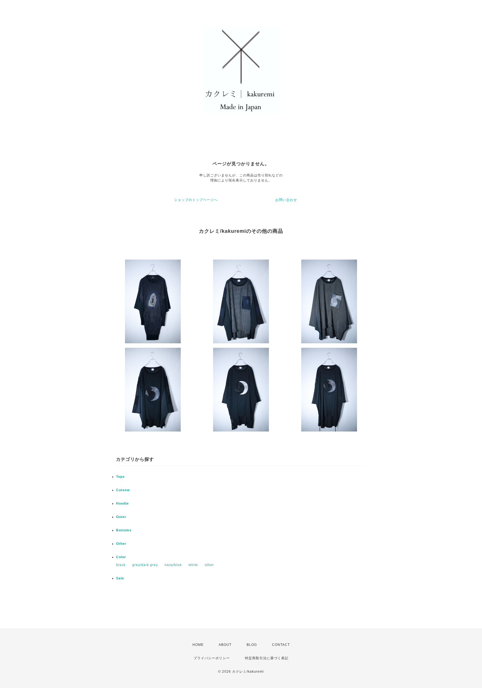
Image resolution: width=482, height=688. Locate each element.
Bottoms (124, 530)
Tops (120, 477)
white (193, 565)
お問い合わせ (286, 200)
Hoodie (122, 503)
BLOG (252, 645)
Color (121, 557)
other (209, 565)
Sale (120, 578)
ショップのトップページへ (196, 200)
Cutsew (123, 490)
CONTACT (281, 645)
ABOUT (225, 645)
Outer (121, 517)
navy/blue (173, 565)
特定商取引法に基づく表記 (266, 658)
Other (121, 544)
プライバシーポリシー (212, 658)
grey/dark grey (145, 565)
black (121, 565)
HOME (198, 645)
